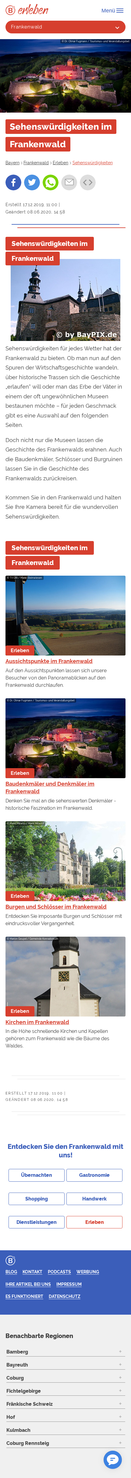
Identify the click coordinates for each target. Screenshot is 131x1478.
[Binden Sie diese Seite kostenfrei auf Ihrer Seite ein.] (88, 182)
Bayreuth (17, 1365)
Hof (10, 1417)
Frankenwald (26, 27)
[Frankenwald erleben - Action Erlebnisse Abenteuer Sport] (33, 9)
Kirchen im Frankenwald (37, 1022)
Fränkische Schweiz (29, 1404)
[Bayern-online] (11, 10)
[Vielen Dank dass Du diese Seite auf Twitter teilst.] (32, 182)
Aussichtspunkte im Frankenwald (49, 661)
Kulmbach (18, 1430)
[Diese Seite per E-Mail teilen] (69, 182)
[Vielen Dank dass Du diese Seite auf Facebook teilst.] (13, 182)
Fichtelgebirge (23, 1391)
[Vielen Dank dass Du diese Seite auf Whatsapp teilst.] (50, 182)
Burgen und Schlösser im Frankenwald (56, 907)
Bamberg (17, 1352)
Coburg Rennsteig (27, 1443)
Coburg (15, 1378)
